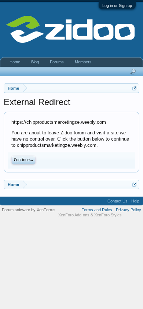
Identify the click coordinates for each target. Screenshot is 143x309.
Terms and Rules (97, 210)
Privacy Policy (128, 210)
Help (135, 201)
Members (83, 62)
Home (15, 62)
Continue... (23, 160)
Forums (57, 62)
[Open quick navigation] (134, 88)
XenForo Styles (108, 215)
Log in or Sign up (117, 5)
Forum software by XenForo (28, 210)
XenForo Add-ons (73, 215)
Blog (35, 62)
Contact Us (117, 201)
